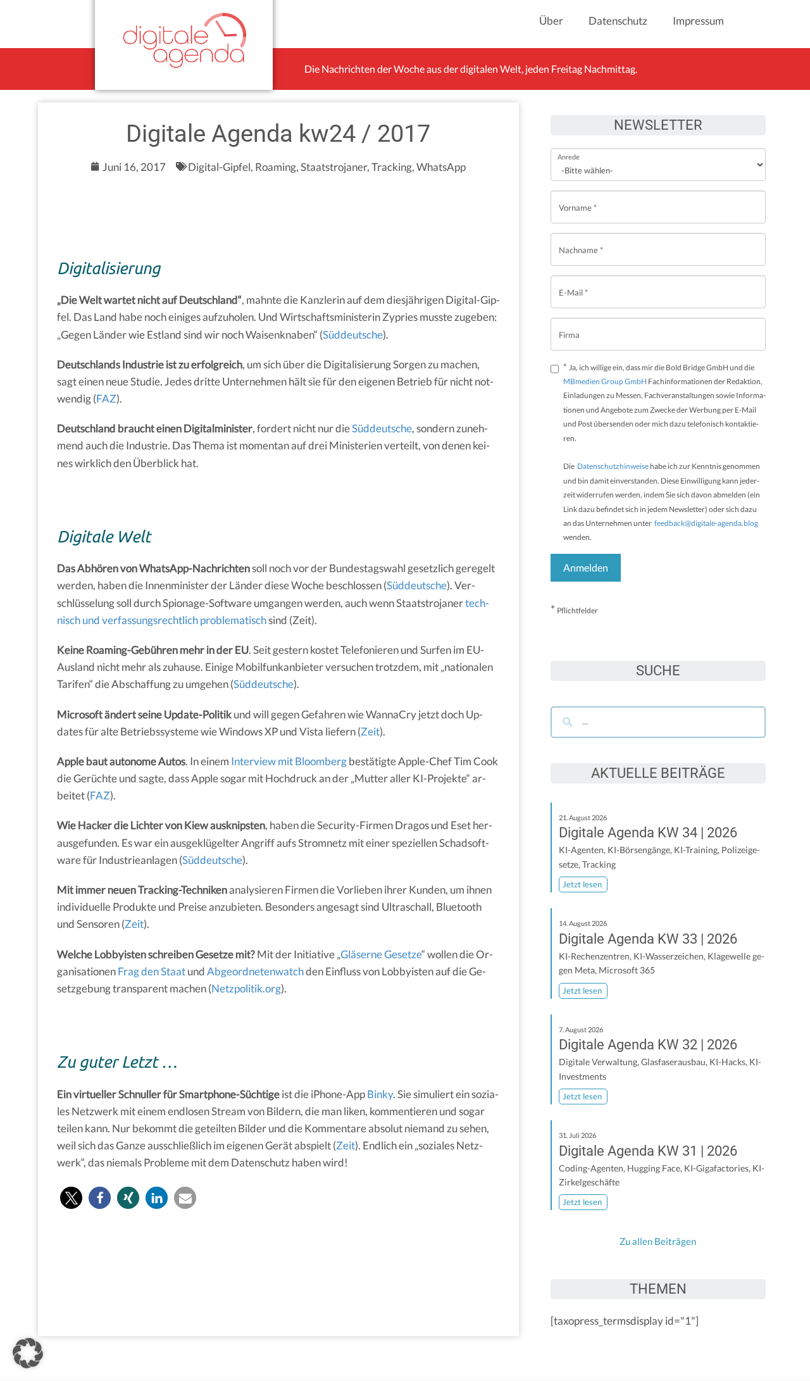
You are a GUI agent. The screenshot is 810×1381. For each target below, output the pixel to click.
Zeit (370, 731)
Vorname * (578, 198)
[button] (71, 1198)
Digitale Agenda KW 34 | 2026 (648, 832)
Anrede (569, 148)
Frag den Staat (151, 971)
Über (551, 20)
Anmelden (585, 567)
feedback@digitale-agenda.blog (705, 523)
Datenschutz (618, 20)
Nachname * (581, 240)
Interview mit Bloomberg (289, 761)
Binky (380, 1094)
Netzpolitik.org (246, 988)
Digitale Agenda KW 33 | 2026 (648, 939)
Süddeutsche (353, 334)
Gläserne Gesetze (380, 954)
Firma (569, 325)
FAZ (106, 398)
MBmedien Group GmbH (605, 381)
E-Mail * (573, 282)
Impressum (698, 20)
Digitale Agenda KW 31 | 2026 (648, 1151)
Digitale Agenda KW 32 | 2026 (648, 1045)
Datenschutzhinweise (613, 466)
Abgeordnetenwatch (255, 971)
